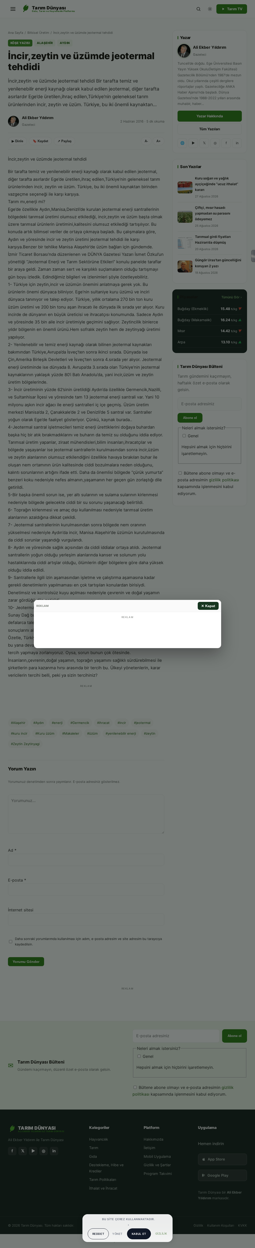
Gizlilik (161, 1233)
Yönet (117, 1234)
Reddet (98, 1234)
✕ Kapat (208, 606)
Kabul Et (139, 1234)
